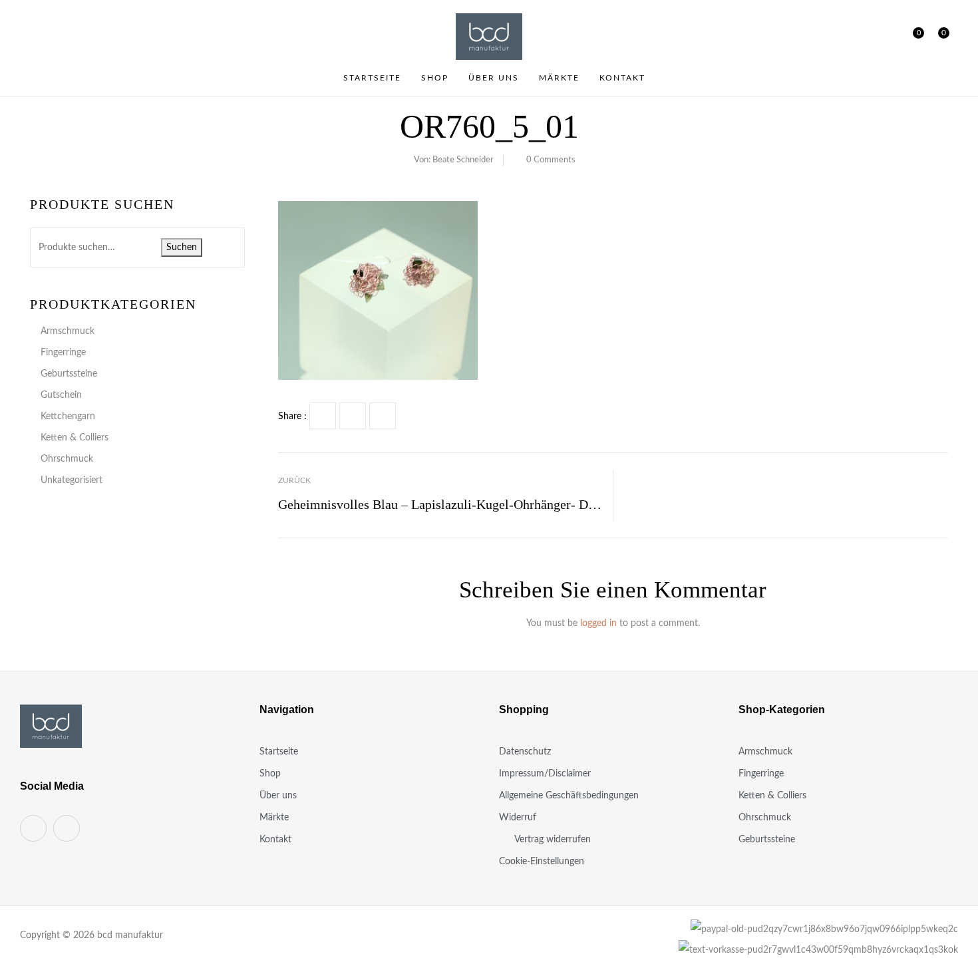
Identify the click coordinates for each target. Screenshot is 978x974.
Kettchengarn (68, 416)
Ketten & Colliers (74, 437)
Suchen (181, 247)
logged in (598, 623)
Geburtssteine (69, 374)
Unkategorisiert (71, 480)
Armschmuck (67, 331)
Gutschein (61, 395)
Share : (292, 416)
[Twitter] (352, 416)
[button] (938, 36)
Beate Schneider (463, 160)
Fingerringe (63, 352)
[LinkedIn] (382, 416)
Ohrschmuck (67, 459)
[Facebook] (322, 416)
